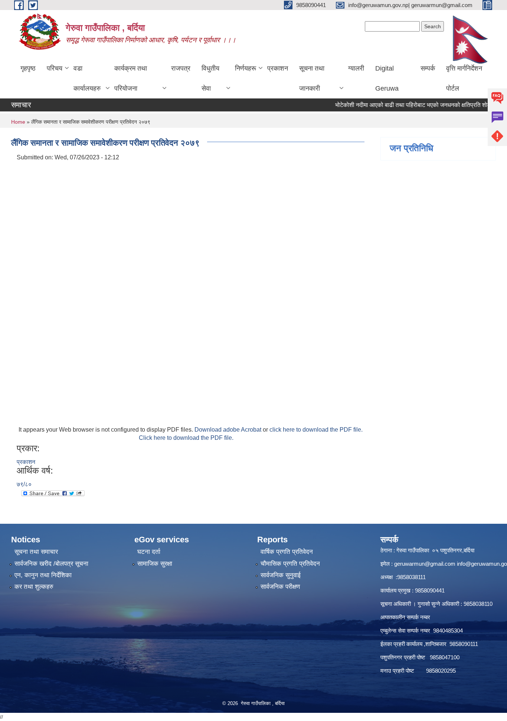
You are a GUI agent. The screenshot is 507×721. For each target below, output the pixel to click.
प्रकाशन (277, 68)
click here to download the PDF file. (316, 429)
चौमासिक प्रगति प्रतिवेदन (290, 563)
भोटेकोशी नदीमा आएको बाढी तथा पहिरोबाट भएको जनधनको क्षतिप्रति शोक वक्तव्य (409, 105)
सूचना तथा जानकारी (311, 78)
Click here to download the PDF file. (186, 438)
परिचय (54, 68)
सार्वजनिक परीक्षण (280, 586)
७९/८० (24, 484)
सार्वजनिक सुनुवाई (281, 575)
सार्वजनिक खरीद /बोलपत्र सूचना (51, 563)
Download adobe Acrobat (228, 429)
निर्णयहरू (245, 68)
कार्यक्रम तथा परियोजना (130, 78)
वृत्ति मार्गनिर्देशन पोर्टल (464, 78)
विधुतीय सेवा (210, 78)
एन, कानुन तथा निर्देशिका (43, 575)
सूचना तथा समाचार (36, 551)
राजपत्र (180, 68)
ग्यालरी (356, 68)
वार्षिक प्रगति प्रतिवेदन (287, 551)
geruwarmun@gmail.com (424, 564)
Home (18, 122)
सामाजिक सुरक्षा (154, 563)
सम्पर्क (428, 68)
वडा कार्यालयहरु (87, 78)
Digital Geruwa (387, 78)
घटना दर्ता (148, 551)
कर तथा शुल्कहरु (33, 586)
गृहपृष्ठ (28, 68)
